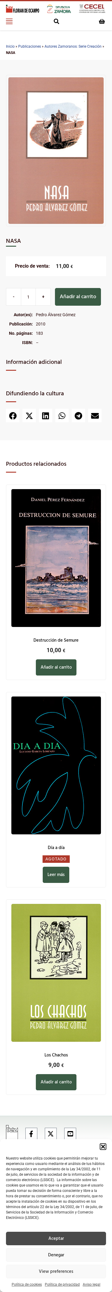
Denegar (56, 1255)
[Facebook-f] (31, 1134)
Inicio (10, 46)
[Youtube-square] (70, 1134)
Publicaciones (29, 46)
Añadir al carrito (78, 297)
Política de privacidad (62, 1284)
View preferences (56, 1271)
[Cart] (102, 21)
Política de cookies (27, 1284)
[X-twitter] (51, 1134)
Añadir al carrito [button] (56, 667)
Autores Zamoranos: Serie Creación (73, 46)
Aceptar (56, 1238)
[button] (103, 1147)
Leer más (56, 874)
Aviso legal (91, 1284)
